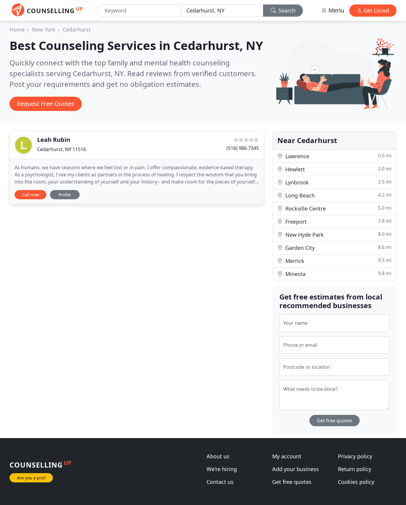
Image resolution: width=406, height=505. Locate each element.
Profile (65, 194)
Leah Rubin (53, 140)
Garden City (337, 247)
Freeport (337, 221)
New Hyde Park (337, 234)
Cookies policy (356, 481)
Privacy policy (355, 456)
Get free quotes (334, 420)
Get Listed (375, 10)
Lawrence (337, 156)
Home (17, 29)
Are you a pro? (31, 478)
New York (44, 29)
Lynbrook (337, 182)
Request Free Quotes (45, 104)
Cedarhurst (77, 29)
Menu (335, 10)
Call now (30, 194)
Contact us (220, 481)
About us (218, 456)
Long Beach (337, 195)
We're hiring (222, 469)
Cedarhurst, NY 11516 (61, 149)
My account (286, 456)
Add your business (295, 469)
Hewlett (337, 169)
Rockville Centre (337, 208)
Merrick (337, 260)
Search (286, 10)
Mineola (337, 273)
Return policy (354, 469)
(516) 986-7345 (242, 148)
